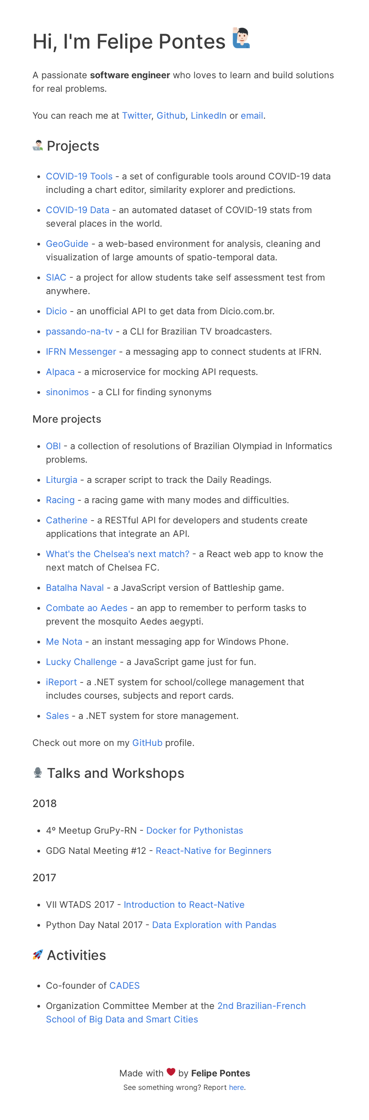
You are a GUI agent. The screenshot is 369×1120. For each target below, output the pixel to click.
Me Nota (64, 641)
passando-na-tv (79, 331)
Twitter (136, 115)
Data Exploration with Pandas (214, 924)
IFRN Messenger (81, 351)
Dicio (56, 311)
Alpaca (60, 371)
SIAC (56, 277)
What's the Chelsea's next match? (117, 554)
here (236, 1087)
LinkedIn (209, 115)
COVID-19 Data (77, 210)
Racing (60, 500)
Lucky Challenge (81, 661)
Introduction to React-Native (184, 904)
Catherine (67, 520)
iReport (61, 682)
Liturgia (61, 479)
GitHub (147, 742)
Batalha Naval (75, 587)
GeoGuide (67, 243)
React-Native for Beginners (213, 850)
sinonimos (67, 392)
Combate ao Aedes (86, 607)
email (252, 115)
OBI (53, 446)
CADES (124, 985)
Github (171, 115)
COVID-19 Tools (79, 176)
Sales (57, 715)
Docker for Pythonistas (194, 830)
